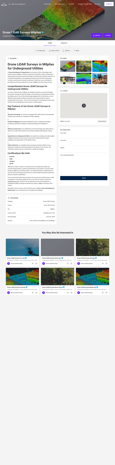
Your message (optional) (67, 155)
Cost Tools (97, 4)
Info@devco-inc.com (13, 181)
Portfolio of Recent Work (85, 4)
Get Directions (102, 121)
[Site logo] (4, 4)
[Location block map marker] (84, 105)
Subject (62, 147)
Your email (63, 140)
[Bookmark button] (36, 263)
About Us (71, 4)
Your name (63, 133)
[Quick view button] (32, 263)
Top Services (47, 4)
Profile (50, 43)
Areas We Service (59, 4)
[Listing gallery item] (67, 66)
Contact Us (109, 4)
